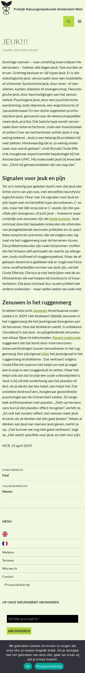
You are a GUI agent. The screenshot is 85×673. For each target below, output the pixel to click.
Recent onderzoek (67, 337)
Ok (28, 666)
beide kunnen (59, 218)
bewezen (40, 310)
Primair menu (79, 21)
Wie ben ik (9, 568)
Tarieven (8, 560)
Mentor (15, 488)
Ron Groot (30, 50)
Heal (12, 472)
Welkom (8, 552)
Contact (8, 576)
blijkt (45, 353)
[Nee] (79, 656)
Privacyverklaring (17, 585)
